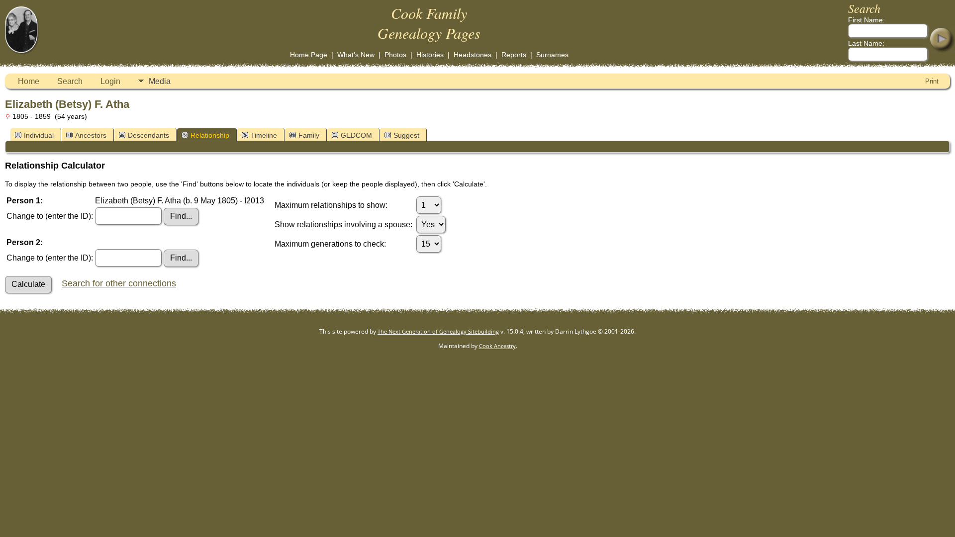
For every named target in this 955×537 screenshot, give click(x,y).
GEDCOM (356, 135)
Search (70, 81)
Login (110, 81)
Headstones (472, 55)
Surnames (552, 55)
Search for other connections (119, 283)
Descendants (148, 135)
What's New (356, 55)
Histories (430, 55)
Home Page (308, 55)
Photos (395, 55)
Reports (513, 55)
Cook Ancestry (497, 346)
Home (28, 81)
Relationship (210, 135)
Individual (39, 135)
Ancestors (90, 135)
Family (308, 135)
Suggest (406, 135)
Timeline (264, 135)
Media (160, 81)
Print (932, 81)
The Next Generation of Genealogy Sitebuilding (438, 331)
